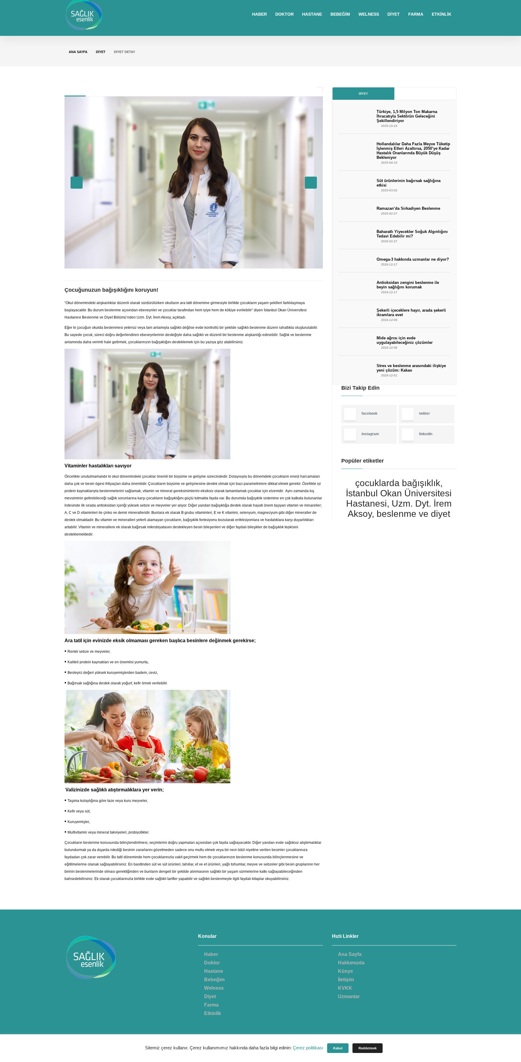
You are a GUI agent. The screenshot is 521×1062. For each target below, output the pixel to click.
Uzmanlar (349, 996)
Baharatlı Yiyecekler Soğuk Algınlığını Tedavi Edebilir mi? (412, 233)
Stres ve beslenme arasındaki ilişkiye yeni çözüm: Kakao (411, 367)
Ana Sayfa (78, 52)
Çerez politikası (308, 1047)
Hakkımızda (351, 962)
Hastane (213, 971)
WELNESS (368, 14)
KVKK (345, 988)
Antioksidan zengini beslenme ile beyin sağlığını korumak (408, 284)
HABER (259, 14)
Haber (211, 954)
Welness (214, 988)
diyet (101, 52)
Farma (211, 1004)
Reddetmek (367, 1048)
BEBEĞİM (340, 14)
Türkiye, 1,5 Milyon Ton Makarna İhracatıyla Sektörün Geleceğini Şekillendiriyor (407, 116)
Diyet (363, 93)
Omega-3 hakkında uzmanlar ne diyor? (413, 259)
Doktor (212, 962)
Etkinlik (212, 1013)
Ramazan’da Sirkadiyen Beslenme (408, 208)
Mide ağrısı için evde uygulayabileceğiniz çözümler (405, 340)
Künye (345, 971)
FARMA (415, 14)
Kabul (338, 1048)
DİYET (393, 14)
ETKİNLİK (441, 14)
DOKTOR (284, 14)
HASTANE (312, 14)
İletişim (346, 979)
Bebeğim (214, 979)
